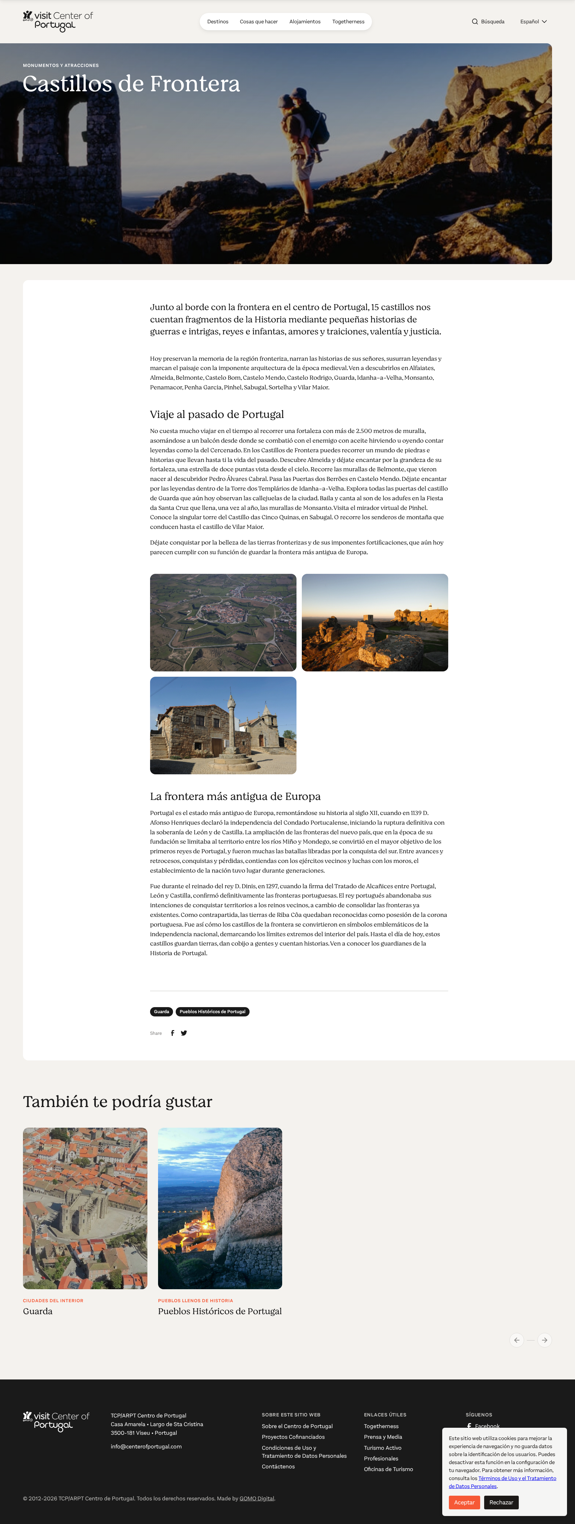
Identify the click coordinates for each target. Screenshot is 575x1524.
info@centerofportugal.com (146, 1446)
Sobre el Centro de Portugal (297, 1426)
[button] (533, 21)
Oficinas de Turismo (388, 1469)
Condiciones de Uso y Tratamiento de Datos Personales (304, 1452)
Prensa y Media (383, 1437)
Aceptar (464, 1502)
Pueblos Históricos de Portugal (213, 1011)
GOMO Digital (257, 1498)
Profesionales (381, 1458)
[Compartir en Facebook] (172, 1033)
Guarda (161, 1011)
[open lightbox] (223, 622)
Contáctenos (278, 1466)
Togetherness (381, 1426)
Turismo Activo (383, 1448)
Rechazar (501, 1502)
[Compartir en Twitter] (184, 1033)
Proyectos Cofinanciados (293, 1437)
